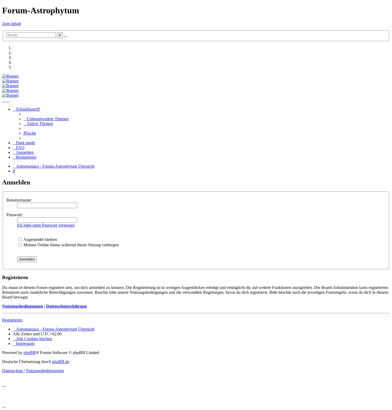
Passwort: (14, 214)
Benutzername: (19, 200)
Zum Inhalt (11, 23)
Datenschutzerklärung (66, 306)
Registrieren (12, 320)
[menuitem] (46, 118)
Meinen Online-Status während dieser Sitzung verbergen (70, 245)
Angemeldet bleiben (39, 239)
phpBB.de (60, 361)
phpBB (29, 352)
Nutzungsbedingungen (22, 306)
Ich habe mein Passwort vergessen (46, 225)
